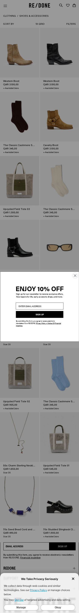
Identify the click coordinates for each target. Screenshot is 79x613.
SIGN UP (39, 314)
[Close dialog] (75, 275)
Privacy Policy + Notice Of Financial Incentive (38, 324)
